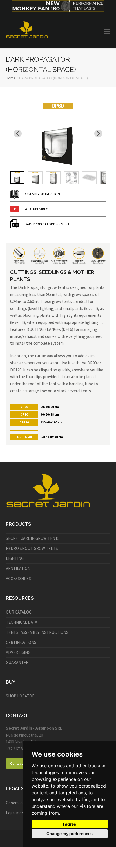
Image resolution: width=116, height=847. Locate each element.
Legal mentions (19, 812)
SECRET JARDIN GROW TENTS (33, 538)
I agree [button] (69, 824)
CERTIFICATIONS (21, 642)
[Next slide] (98, 134)
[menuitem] (17, 177)
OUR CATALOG (19, 612)
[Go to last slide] (18, 134)
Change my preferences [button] (69, 833)
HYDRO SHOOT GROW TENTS (32, 548)
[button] (107, 31)
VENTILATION (18, 568)
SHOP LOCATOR (20, 696)
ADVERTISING (18, 652)
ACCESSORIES (18, 578)
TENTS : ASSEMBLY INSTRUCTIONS (37, 632)
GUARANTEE (17, 662)
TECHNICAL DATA (21, 622)
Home (11, 78)
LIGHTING (15, 558)
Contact (16, 763)
